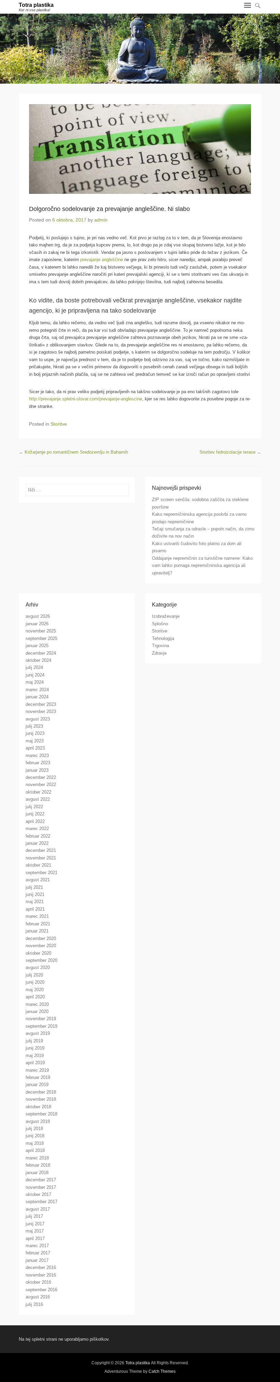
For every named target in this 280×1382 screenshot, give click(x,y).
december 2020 (41, 938)
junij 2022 (35, 813)
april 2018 (35, 1150)
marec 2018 (37, 1157)
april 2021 (35, 909)
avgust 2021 (38, 879)
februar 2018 (38, 1165)
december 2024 (41, 653)
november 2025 (41, 630)
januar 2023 (37, 770)
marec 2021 (37, 916)
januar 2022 (37, 843)
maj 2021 (35, 901)
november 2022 (41, 784)
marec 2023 (37, 755)
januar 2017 (37, 1260)
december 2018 (41, 1092)
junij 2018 (35, 1135)
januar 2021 (37, 931)
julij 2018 (34, 1128)
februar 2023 (38, 762)
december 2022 (41, 777)
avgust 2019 (38, 1033)
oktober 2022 (38, 792)
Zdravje (159, 653)
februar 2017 (38, 1252)
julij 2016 (34, 1304)
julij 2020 (34, 975)
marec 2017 (37, 1245)
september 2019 (41, 1026)
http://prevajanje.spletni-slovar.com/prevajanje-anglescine (85, 398)
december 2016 (41, 1267)
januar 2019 (37, 1084)
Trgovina (160, 645)
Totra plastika (36, 5)
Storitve (59, 424)
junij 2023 (35, 733)
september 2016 (41, 1289)
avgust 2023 (38, 719)
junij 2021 (35, 894)
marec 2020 (37, 1004)
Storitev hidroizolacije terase (230, 452)
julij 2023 (34, 726)
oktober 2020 (38, 953)
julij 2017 (34, 1216)
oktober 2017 (38, 1194)
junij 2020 (35, 982)
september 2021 (41, 872)
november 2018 (41, 1099)
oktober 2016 (38, 1282)
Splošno (160, 623)
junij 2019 (35, 1048)
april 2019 (35, 1062)
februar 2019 (38, 1077)
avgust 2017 (38, 1209)
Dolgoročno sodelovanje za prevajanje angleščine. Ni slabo (109, 208)
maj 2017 (35, 1231)
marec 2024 (37, 689)
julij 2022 (34, 806)
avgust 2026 (38, 616)
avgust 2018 (38, 1121)
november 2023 (41, 711)
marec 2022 (37, 828)
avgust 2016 (38, 1296)
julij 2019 (34, 1040)
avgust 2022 (38, 799)
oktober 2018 (38, 1106)
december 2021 (41, 850)
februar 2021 (38, 923)
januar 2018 (37, 1172)
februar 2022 (38, 836)
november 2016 (41, 1275)
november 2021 (41, 857)
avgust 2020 (38, 967)
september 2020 (41, 960)
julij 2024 (34, 667)
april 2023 (35, 748)
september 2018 (41, 1113)
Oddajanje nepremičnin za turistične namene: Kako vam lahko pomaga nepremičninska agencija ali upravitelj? (202, 565)
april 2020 (35, 996)
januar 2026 (37, 623)
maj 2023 (35, 740)
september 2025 (41, 638)
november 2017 (41, 1187)
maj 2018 (35, 1143)
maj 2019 (35, 1055)
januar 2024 (37, 696)
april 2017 (35, 1238)
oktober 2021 (38, 865)
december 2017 (41, 1179)
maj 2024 (35, 682)
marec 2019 (37, 1070)
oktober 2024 (38, 660)
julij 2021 (34, 887)
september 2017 (41, 1201)
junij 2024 (35, 675)
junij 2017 (35, 1223)
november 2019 (41, 1018)
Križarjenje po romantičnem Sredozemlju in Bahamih (73, 452)
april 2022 (35, 821)
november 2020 (41, 945)
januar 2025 (37, 645)
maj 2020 (35, 989)
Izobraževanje (166, 616)
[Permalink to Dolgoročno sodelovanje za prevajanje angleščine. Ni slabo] (140, 149)
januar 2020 (37, 1011)
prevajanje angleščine (101, 259)
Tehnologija (163, 638)
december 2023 (41, 704)
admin (101, 220)
